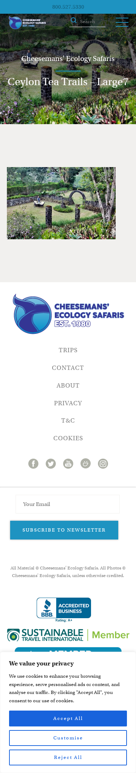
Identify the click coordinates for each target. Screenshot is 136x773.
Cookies (68, 438)
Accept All (68, 718)
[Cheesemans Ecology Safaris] (27, 22)
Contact (68, 368)
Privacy (68, 403)
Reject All (68, 757)
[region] (68, 712)
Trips (68, 350)
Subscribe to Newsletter (64, 530)
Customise (68, 738)
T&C (68, 420)
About (68, 385)
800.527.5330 (68, 7)
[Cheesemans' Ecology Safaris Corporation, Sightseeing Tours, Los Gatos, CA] (64, 610)
